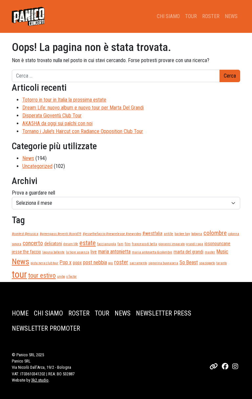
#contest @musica (25, 234)
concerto (33, 243)
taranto (221, 263)
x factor (71, 276)
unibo (61, 276)
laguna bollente (53, 252)
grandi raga (194, 244)
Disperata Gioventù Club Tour (52, 115)
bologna (196, 234)
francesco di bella (144, 244)
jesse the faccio (26, 251)
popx (77, 262)
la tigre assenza (77, 252)
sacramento (138, 263)
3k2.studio (40, 380)
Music (222, 251)
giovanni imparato (171, 244)
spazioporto (207, 263)
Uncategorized (37, 166)
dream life (70, 244)
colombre (215, 233)
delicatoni (53, 243)
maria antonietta (114, 251)
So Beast (188, 262)
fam (120, 244)
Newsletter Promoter (46, 328)
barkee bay (182, 234)
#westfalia (152, 233)
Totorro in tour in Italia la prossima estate (64, 100)
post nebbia (95, 262)
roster (121, 262)
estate (87, 243)
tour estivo (42, 275)
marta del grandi (188, 251)
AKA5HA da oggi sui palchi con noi (57, 123)
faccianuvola (106, 244)
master (210, 252)
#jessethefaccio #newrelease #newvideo (112, 234)
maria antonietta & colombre (152, 252)
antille (168, 234)
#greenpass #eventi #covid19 (60, 234)
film (128, 244)
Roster (211, 16)
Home (20, 313)
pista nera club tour (44, 263)
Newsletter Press (163, 313)
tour (19, 274)
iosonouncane (217, 243)
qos (110, 263)
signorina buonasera (163, 263)
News (231, 16)
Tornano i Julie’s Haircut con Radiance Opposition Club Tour (82, 131)
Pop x (66, 262)
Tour (191, 16)
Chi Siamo (168, 16)
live (94, 251)
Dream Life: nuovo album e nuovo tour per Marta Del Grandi (83, 108)
